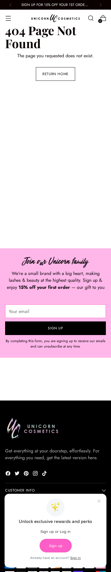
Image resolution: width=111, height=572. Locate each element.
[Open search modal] (90, 18)
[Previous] (10, 5)
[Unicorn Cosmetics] (55, 18)
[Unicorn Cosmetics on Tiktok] (45, 474)
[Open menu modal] (8, 18)
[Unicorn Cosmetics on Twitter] (17, 474)
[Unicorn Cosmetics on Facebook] (8, 474)
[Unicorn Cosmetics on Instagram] (35, 474)
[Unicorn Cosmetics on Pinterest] (26, 474)
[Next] (100, 5)
